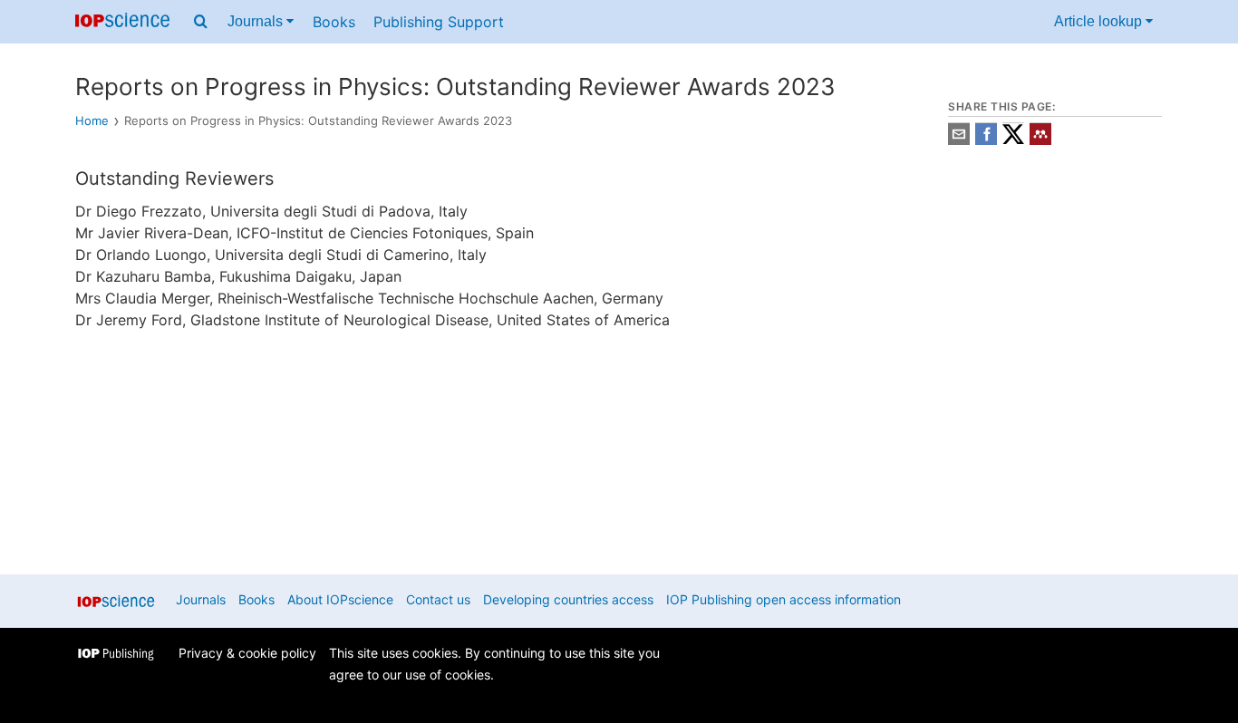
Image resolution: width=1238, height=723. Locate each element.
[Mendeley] (1040, 140)
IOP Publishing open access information (783, 599)
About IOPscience (340, 599)
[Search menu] (201, 21)
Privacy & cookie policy (247, 652)
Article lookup (1100, 21)
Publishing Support (438, 22)
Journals (256, 21)
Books (334, 22)
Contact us (438, 599)
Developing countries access (568, 599)
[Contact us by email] (959, 140)
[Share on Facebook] (986, 140)
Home (92, 120)
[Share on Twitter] (1013, 140)
